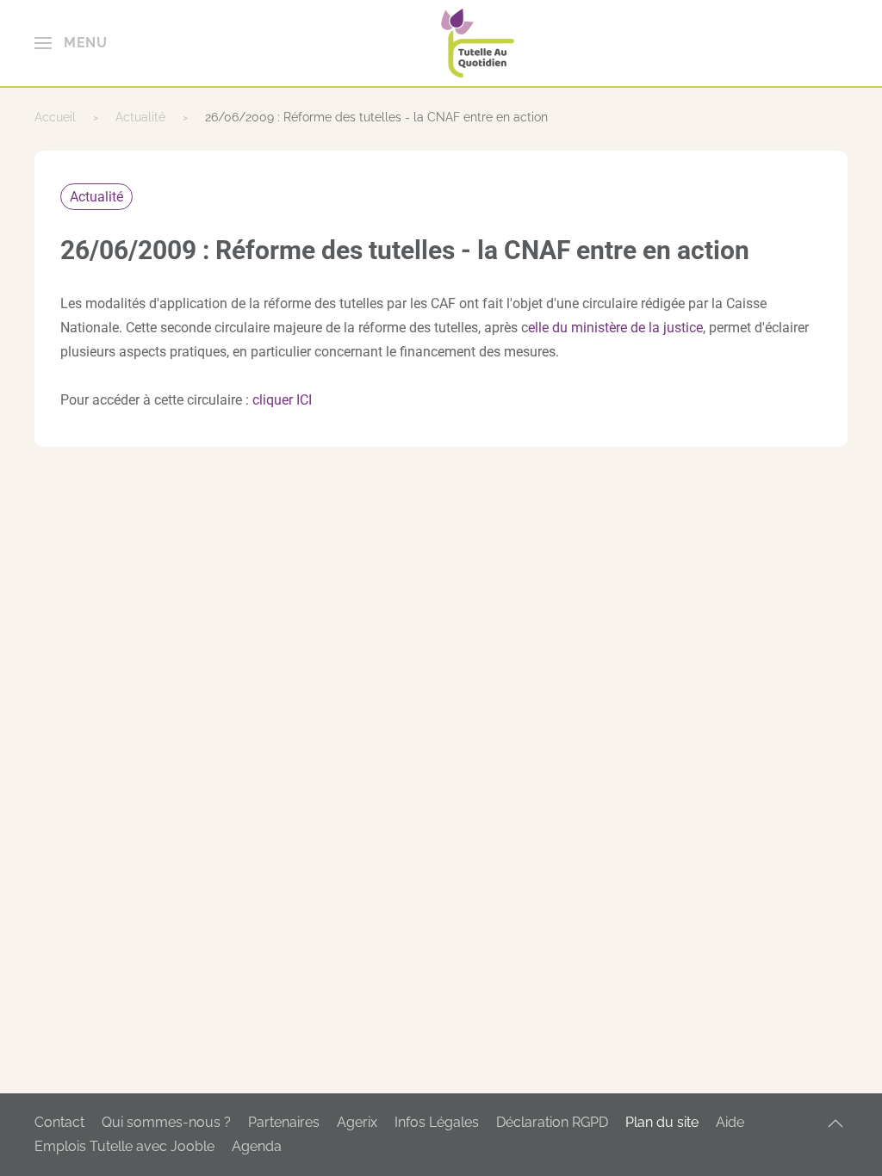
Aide (730, 1122)
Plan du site (662, 1122)
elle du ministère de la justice (615, 327)
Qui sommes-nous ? (166, 1122)
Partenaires (284, 1122)
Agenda (257, 1146)
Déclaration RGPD (552, 1122)
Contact (59, 1122)
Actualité (96, 197)
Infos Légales (436, 1122)
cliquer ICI (282, 400)
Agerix (357, 1122)
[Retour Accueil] (477, 43)
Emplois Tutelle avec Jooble (124, 1146)
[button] (70, 43)
